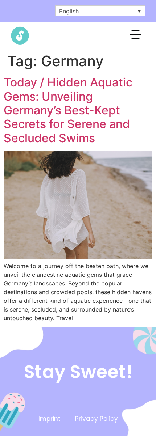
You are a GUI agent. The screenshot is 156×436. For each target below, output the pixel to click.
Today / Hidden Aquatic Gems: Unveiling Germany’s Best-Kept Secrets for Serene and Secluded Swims (68, 110)
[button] (135, 35)
